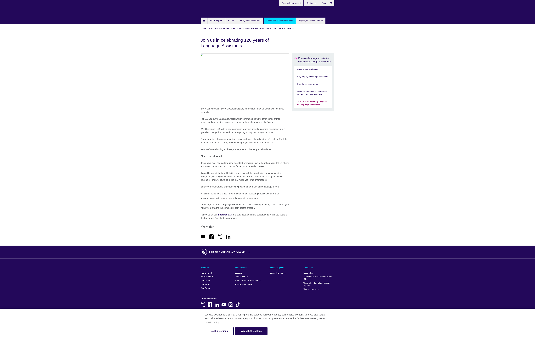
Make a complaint (311, 289)
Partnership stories (277, 273)
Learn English (216, 21)
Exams (231, 21)
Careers (238, 273)
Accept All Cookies (251, 331)
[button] (267, 252)
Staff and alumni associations (248, 280)
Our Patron (205, 288)
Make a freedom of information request (316, 284)
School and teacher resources (279, 21)
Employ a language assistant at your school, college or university (314, 60)
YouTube (224, 302)
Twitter (203, 302)
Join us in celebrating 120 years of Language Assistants (312, 103)
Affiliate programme (243, 284)
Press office (308, 273)
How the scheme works (307, 84)
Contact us (311, 3)
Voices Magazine (276, 267)
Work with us (241, 267)
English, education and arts (311, 21)
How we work (206, 273)
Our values (205, 280)
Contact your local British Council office (317, 278)
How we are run (208, 277)
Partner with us (241, 277)
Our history (205, 284)
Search (332, 3)
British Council (209, 11)
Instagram (231, 302)
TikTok (238, 302)
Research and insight (291, 3)
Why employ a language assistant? (312, 76)
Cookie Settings (219, 331)
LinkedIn (217, 302)
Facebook (223, 215)
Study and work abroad (250, 21)
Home (204, 21)
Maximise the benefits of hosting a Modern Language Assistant (312, 92)
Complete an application (307, 69)
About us (205, 267)
